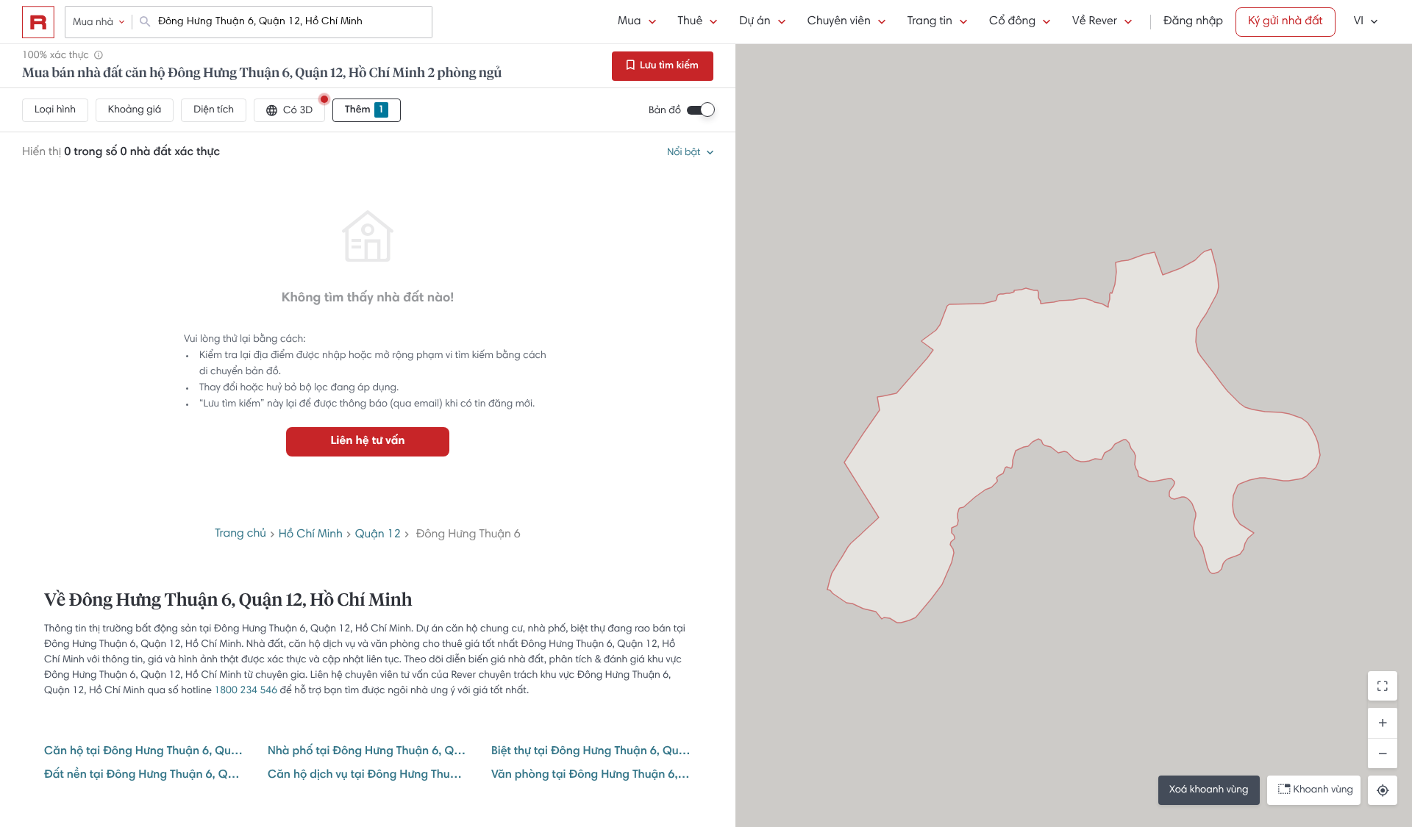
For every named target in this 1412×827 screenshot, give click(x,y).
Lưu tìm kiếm (668, 66)
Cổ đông (1012, 22)
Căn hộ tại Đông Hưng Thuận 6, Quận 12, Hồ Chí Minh (144, 752)
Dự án (754, 22)
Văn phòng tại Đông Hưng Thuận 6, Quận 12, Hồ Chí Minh (591, 775)
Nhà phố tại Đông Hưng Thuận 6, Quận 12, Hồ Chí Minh (368, 752)
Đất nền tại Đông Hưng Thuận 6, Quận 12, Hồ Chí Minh (144, 775)
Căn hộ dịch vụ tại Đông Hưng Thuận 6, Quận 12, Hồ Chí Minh (368, 775)
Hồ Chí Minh (311, 535)
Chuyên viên (839, 22)
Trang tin (930, 22)
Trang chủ (240, 534)
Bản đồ (665, 111)
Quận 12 (378, 535)
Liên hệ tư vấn (367, 442)
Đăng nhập (1193, 22)
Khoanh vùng (1323, 790)
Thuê (690, 22)
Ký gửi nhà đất (1285, 22)
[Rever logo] (38, 22)
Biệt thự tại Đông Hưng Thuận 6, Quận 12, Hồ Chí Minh (591, 752)
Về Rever (1094, 22)
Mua (629, 22)
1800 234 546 (245, 691)
